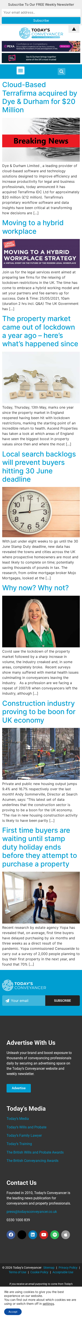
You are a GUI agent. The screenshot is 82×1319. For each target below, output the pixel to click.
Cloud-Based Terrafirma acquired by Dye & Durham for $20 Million (39, 97)
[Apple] (65, 1234)
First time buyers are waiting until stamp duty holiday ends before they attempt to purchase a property (39, 847)
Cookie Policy (39, 1272)
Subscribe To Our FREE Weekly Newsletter (41, 4)
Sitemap (48, 1267)
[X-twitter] (21, 1234)
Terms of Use (17, 1272)
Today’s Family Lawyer (24, 1135)
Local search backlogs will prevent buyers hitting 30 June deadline (39, 466)
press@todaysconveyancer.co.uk (32, 1212)
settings (48, 1303)
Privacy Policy (68, 1267)
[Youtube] (43, 1234)
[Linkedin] (32, 1234)
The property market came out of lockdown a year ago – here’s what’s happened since (40, 331)
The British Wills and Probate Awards (35, 1152)
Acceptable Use (62, 1272)
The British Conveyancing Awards (32, 1161)
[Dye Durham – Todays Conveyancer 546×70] (41, 62)
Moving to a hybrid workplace (33, 226)
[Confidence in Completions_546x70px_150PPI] (41, 50)
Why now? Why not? (35, 587)
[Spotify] (54, 1234)
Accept (13, 1311)
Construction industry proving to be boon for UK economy (38, 711)
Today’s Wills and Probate (26, 1127)
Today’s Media (18, 1119)
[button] (20, 70)
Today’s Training (19, 1144)
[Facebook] (11, 1234)
